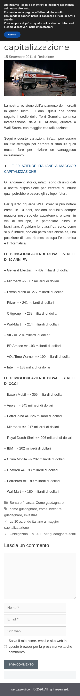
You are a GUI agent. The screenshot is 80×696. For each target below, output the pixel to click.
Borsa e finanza (22, 503)
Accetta (12, 34)
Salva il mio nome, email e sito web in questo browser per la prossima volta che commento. (40, 646)
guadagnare (13, 515)
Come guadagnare (50, 503)
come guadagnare (23, 509)
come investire (50, 509)
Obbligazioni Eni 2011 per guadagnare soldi (43, 534)
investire (30, 515)
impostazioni (44, 27)
